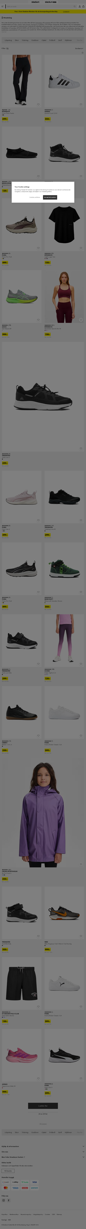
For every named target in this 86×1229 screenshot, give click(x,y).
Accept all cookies (50, 197)
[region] (43, 192)
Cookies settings (34, 197)
